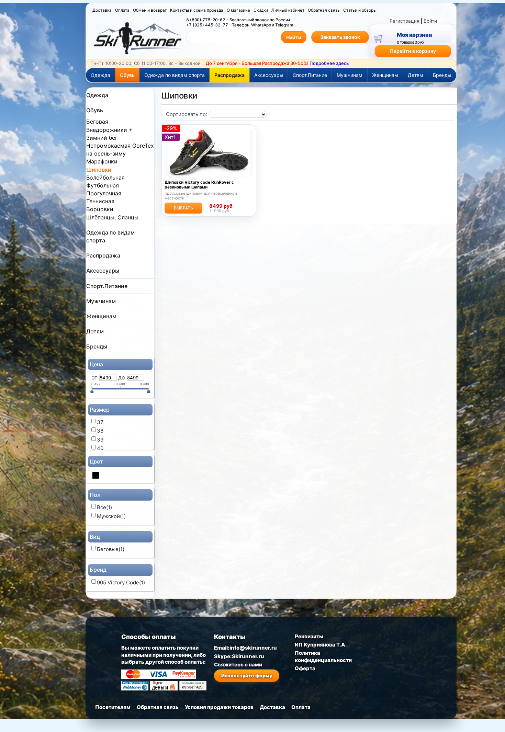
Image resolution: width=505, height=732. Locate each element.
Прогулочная (103, 193)
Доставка (102, 10)
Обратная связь (324, 10)
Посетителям (113, 707)
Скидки (261, 10)
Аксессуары (268, 75)
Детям (415, 75)
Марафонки (101, 161)
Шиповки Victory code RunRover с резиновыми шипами (199, 185)
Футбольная (102, 185)
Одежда (100, 75)
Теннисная (100, 201)
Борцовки (99, 209)
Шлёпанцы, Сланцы (112, 217)
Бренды (442, 75)
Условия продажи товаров (219, 707)
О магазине (238, 10)
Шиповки (98, 169)
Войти (430, 21)
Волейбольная (105, 177)
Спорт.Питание (310, 75)
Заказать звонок (340, 37)
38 (100, 430)
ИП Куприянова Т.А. (321, 644)
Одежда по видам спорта (174, 75)
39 (100, 439)
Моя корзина (414, 35)
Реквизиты (309, 636)
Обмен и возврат (150, 10)
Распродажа (229, 75)
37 (100, 422)
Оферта (305, 668)
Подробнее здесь (329, 63)
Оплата (122, 10)
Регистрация (404, 21)
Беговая (97, 121)
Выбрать (183, 207)
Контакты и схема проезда (196, 10)
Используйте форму (246, 675)
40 (100, 448)
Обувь (127, 75)
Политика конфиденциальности (323, 656)
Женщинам (385, 75)
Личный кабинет (287, 10)
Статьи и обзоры (360, 10)
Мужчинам (349, 75)
